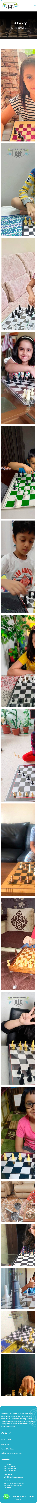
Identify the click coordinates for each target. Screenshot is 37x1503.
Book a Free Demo (19, 1496)
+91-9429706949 (10, 1469)
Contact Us (5, 1445)
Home (13, 28)
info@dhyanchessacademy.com (14, 1477)
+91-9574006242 (10, 1471)
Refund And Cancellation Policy (11, 1453)
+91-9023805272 (10, 1467)
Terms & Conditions (7, 1449)
